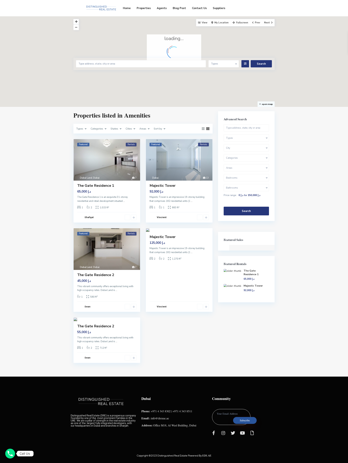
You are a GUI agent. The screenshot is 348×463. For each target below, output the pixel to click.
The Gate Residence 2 (95, 274)
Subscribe (245, 420)
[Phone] (10, 453)
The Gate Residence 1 (95, 185)
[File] (252, 433)
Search (246, 211)
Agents (162, 8)
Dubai (96, 178)
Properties (144, 8)
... (124, 201)
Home (127, 8)
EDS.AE (206, 455)
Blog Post (179, 8)
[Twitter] (233, 433)
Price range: (230, 195)
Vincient (161, 217)
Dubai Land (86, 178)
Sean (87, 306)
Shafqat (89, 217)
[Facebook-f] (213, 433)
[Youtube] (242, 433)
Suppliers (219, 8)
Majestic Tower (163, 185)
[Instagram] (223, 433)
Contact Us (199, 8)
